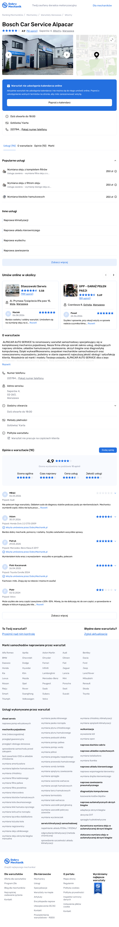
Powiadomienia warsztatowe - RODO (44, 916)
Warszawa (68, 30)
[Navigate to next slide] (67, 55)
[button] (74, 905)
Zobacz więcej (59, 615)
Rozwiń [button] (6, 364)
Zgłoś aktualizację (95, 634)
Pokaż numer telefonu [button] (31, 378)
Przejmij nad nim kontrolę (18, 634)
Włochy (57, 30)
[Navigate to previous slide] (8, 55)
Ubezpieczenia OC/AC (44, 906)
